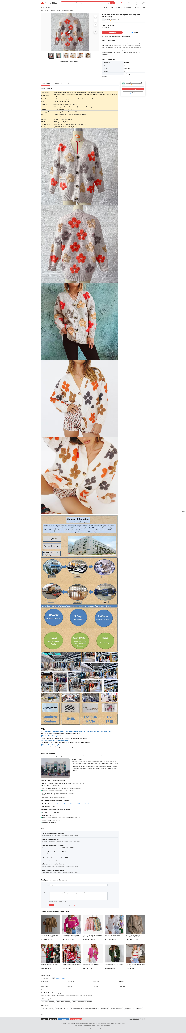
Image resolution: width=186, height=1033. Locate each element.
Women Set (69, 986)
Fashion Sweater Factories (91, 1008)
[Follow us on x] (136, 1019)
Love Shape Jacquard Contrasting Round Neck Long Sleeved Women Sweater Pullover (135, 966)
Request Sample (126, 36)
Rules (144, 7)
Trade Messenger (63, 1019)
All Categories (46, 7)
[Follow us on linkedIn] (144, 1019)
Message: (46, 893)
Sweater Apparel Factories (62, 1008)
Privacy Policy (115, 1028)
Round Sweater (45, 1012)
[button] (108, 2)
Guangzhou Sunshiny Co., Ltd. (112, 19)
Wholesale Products (93, 1023)
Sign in (143, 4)
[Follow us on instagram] (138, 1019)
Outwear (72, 803)
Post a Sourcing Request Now (81, 905)
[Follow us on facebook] (134, 1019)
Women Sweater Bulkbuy (77, 1012)
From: (47, 885)
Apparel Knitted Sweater (116, 1008)
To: (48, 889)
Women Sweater (44, 984)
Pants (68, 803)
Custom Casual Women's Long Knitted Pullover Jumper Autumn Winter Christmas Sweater (50, 966)
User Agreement (101, 1028)
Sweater (58, 10)
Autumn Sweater (138, 1008)
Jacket (76, 803)
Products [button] (64, 3)
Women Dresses (96, 981)
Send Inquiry (112, 32)
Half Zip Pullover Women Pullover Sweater (82, 1001)
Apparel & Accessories (50, 10)
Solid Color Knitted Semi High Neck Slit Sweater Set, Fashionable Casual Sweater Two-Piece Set (50, 937)
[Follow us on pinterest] (142, 1019)
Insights (123, 1023)
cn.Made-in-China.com (106, 1025)
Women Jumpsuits (45, 986)
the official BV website (74, 756)
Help (119, 7)
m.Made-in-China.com (96, 1025)
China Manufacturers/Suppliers (81, 1023)
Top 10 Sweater (55, 1012)
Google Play (53, 1019)
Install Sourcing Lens (77, 1019)
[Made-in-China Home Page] (49, 3)
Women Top (121, 981)
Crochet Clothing (44, 981)
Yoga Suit (64, 803)
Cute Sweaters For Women (48, 1001)
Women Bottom (70, 984)
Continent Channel (110, 1023)
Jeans (55, 803)
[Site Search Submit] (112, 2)
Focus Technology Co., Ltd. (83, 1028)
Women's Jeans (96, 984)
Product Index (118, 1023)
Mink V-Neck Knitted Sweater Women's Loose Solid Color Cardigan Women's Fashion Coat (134, 937)
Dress (51, 803)
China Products (71, 1023)
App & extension (127, 7)
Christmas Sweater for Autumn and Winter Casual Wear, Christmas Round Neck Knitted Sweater (71, 966)
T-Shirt (79, 803)
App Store (44, 1019)
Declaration (108, 1028)
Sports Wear (85, 803)
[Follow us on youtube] (140, 1019)
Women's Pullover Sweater (68, 10)
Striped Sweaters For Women (63, 1001)
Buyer (112, 7)
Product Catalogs (61, 978)
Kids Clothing (70, 981)
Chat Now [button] (135, 32)
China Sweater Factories (47, 1008)
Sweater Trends (65, 1012)
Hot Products (63, 1023)
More (42, 1014)
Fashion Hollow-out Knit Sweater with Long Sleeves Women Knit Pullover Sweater (70, 937)
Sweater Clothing (104, 1008)
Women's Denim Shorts (124, 984)
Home (42, 10)
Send (52, 905)
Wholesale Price (101, 1023)
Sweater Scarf (128, 1008)
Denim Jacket (122, 986)
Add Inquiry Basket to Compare (70, 61)
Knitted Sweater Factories (76, 1008)
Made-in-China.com (87, 1025)
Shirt (89, 803)
